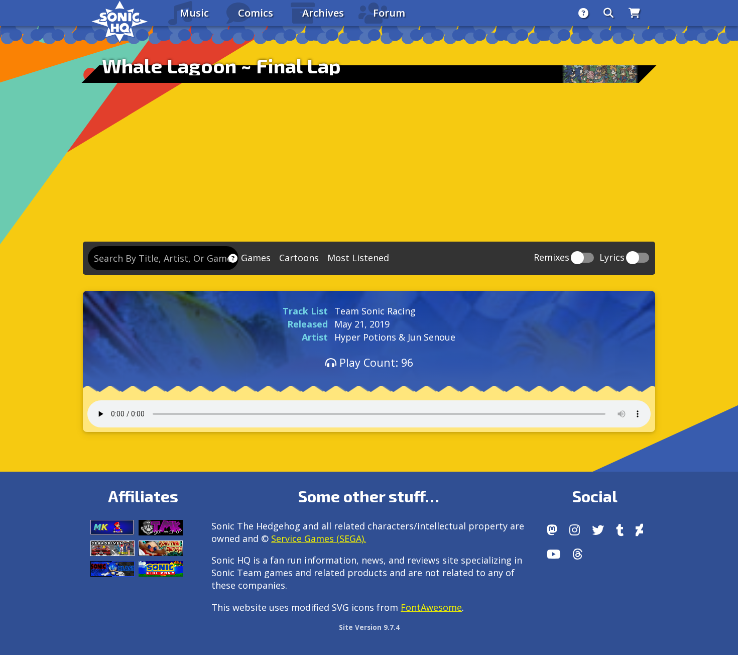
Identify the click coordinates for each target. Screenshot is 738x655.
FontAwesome (431, 607)
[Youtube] (553, 554)
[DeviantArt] (639, 530)
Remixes (551, 258)
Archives (323, 13)
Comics (255, 13)
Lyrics (612, 258)
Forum (389, 13)
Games (256, 258)
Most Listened (358, 258)
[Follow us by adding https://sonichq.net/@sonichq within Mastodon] (552, 530)
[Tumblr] (620, 530)
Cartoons (299, 258)
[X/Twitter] (598, 530)
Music (194, 13)
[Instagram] (574, 530)
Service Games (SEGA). (318, 538)
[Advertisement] (369, 166)
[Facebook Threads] (577, 554)
